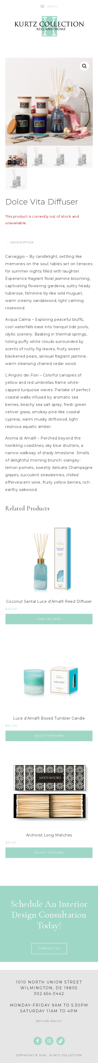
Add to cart (49, 619)
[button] (84, 66)
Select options (49, 735)
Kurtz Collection (49, 26)
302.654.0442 (49, 993)
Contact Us (49, 948)
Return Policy (49, 1021)
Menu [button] (53, 6)
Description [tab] (22, 242)
